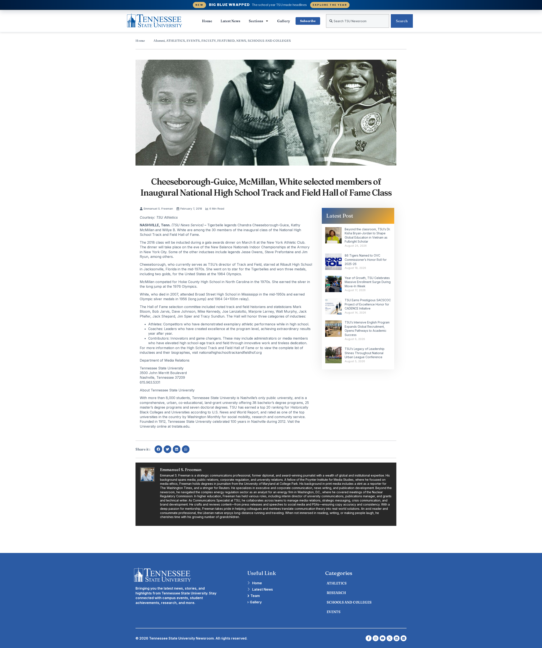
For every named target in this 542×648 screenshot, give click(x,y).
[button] (158, 449)
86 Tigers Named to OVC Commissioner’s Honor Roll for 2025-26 (366, 259)
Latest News (230, 21)
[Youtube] (383, 638)
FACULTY (208, 41)
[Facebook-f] (369, 638)
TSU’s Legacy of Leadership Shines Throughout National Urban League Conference (364, 353)
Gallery (283, 21)
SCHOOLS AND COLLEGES (269, 41)
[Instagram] (376, 638)
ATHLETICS (175, 41)
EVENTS (193, 41)
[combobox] (357, 21)
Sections (256, 21)
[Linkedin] (397, 638)
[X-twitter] (390, 638)
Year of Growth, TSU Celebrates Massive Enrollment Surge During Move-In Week (368, 282)
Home (207, 21)
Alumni (159, 41)
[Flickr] (403, 638)
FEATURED (226, 41)
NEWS (241, 41)
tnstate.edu (180, 426)
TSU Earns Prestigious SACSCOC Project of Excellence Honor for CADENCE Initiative (368, 304)
